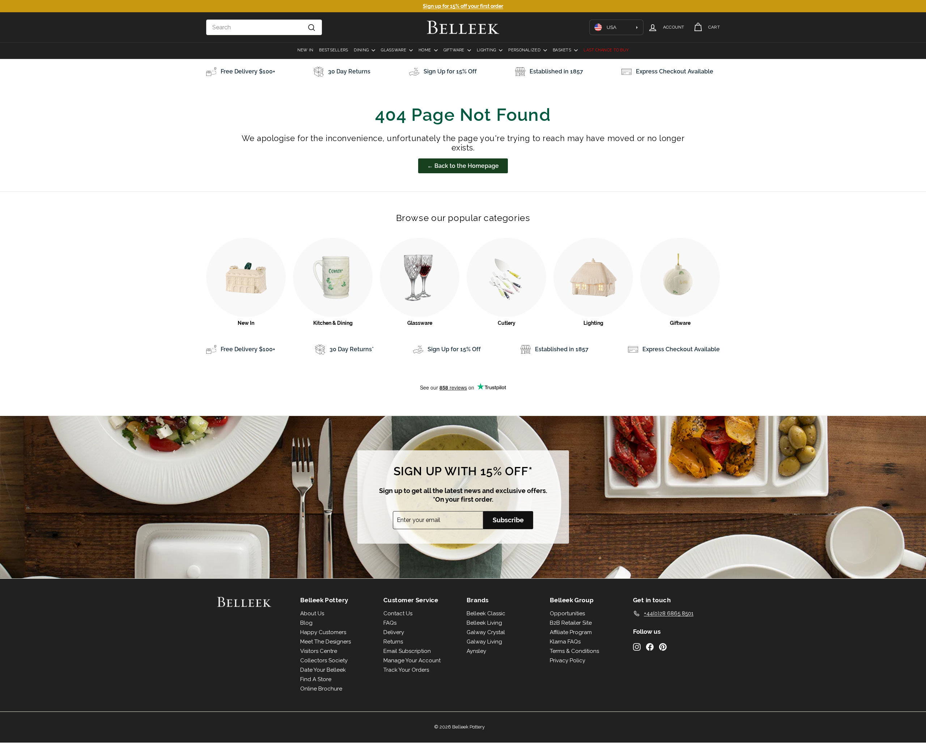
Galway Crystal (486, 632)
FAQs (389, 623)
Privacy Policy (567, 660)
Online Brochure (321, 688)
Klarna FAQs (565, 641)
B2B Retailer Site (571, 623)
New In (305, 50)
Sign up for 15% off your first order (463, 6)
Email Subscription (407, 651)
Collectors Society (324, 660)
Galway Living (484, 641)
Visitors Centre (318, 651)
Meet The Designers (325, 641)
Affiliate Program (571, 632)
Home (425, 50)
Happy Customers (323, 632)
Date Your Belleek (323, 670)
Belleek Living (484, 623)
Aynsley (476, 651)
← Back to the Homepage (463, 165)
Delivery (393, 632)
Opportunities (567, 613)
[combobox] (264, 27)
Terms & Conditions (574, 651)
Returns (393, 641)
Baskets (562, 50)
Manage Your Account (412, 660)
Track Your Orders (406, 670)
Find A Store (315, 679)
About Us (312, 613)
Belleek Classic (486, 613)
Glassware (394, 50)
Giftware (454, 50)
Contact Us (397, 613)
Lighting (487, 50)
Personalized (524, 50)
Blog (306, 623)
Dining (362, 50)
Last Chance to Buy (606, 50)
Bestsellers (333, 50)
